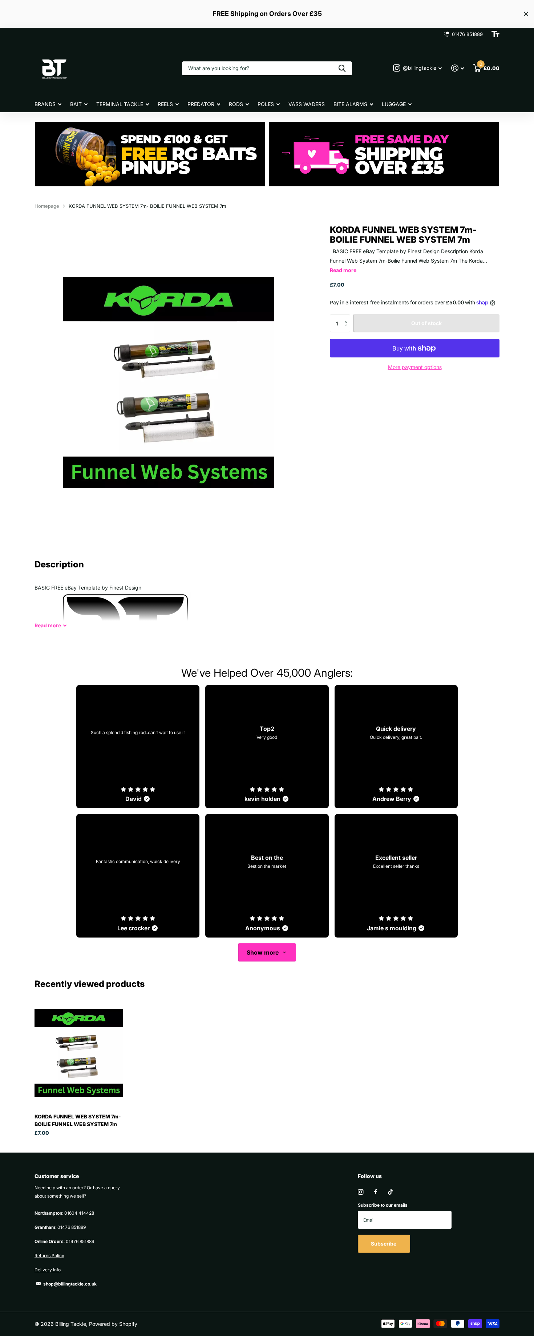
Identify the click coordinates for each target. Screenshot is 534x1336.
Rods (236, 104)
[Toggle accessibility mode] (495, 34)
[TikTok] (390, 1192)
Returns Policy (49, 1255)
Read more (343, 270)
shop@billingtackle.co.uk (70, 1284)
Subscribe (384, 1243)
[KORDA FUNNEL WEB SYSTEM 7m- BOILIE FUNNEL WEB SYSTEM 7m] (79, 1052)
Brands (45, 104)
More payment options (415, 367)
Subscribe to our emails (383, 1205)
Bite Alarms (350, 104)
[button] (347, 317)
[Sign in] (457, 68)
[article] (137, 746)
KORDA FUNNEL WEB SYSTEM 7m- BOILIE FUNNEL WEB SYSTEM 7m (78, 1120)
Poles (266, 104)
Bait (76, 104)
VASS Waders (306, 104)
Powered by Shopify (113, 1324)
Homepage (47, 206)
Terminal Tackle (119, 104)
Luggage (394, 104)
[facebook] (375, 1192)
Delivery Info (48, 1269)
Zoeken (342, 68)
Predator (200, 104)
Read (48, 625)
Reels (165, 104)
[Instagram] (360, 1192)
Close (526, 14)
